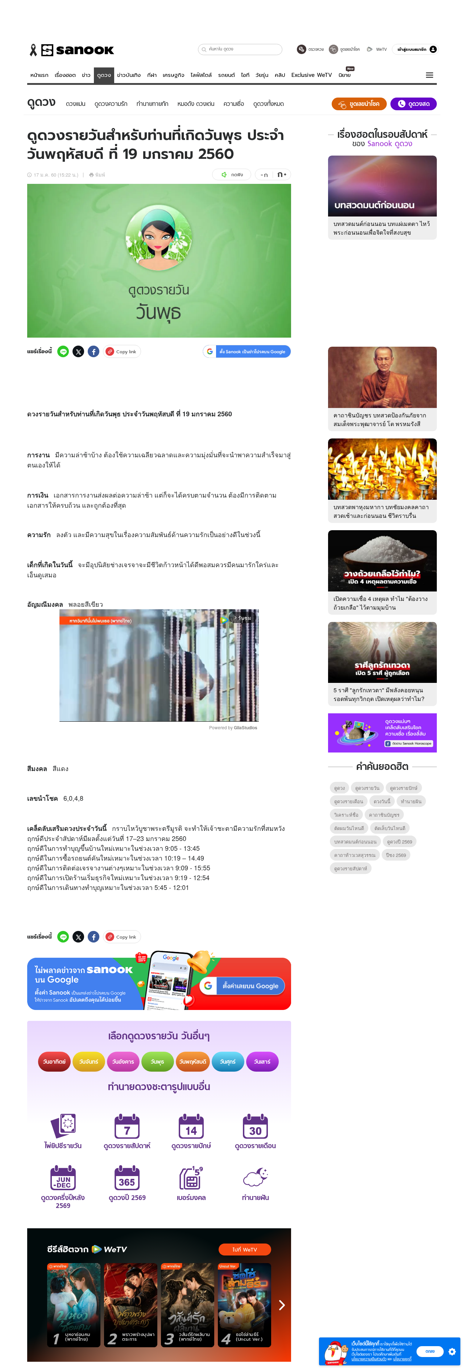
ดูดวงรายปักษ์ (404, 787)
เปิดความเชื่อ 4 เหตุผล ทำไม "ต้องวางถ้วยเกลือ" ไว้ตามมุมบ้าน (381, 602)
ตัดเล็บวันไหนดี (389, 828)
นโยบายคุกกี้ (402, 1359)
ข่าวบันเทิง (129, 75)
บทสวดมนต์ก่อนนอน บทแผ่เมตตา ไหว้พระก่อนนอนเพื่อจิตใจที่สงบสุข (382, 227)
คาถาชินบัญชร (384, 814)
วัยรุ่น (262, 75)
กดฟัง (237, 175)
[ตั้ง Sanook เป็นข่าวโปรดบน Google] (159, 980)
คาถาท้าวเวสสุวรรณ (355, 854)
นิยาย (345, 75)
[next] (282, 1305)
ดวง (32, 413)
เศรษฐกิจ (174, 75)
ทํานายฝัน (411, 801)
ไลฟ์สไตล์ (201, 75)
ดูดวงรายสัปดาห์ (350, 868)
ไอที (245, 75)
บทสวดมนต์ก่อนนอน (355, 841)
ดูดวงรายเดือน (348, 801)
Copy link (126, 352)
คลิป (280, 75)
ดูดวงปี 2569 (399, 841)
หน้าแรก (39, 75)
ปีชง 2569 (396, 854)
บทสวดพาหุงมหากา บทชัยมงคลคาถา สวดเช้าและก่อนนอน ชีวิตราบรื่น (381, 511)
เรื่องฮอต (65, 75)
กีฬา (152, 75)
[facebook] (93, 351)
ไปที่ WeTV (245, 1249)
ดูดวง (104, 75)
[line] (63, 351)
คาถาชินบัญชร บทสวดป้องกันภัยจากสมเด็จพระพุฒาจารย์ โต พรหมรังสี (380, 419)
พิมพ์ (100, 174)
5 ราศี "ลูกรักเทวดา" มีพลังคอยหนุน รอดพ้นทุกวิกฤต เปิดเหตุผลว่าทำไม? (379, 694)
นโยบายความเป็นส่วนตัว (369, 1359)
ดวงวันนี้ (382, 801)
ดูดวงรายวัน (367, 787)
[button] (204, 49)
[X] (78, 351)
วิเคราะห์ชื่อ (346, 814)
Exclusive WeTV (311, 75)
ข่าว (86, 75)
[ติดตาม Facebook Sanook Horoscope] (382, 732)
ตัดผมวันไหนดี (349, 828)
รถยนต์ (226, 75)
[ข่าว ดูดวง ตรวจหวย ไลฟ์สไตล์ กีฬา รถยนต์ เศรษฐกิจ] (70, 50)
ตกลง (430, 1351)
